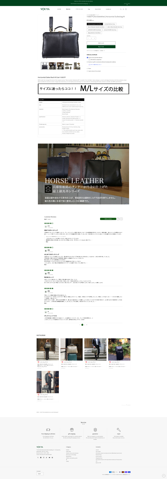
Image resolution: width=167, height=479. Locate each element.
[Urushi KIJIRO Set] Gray (110, 30)
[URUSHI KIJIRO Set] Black (94, 30)
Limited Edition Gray (110, 24)
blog (89, 9)
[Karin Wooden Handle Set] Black (96, 27)
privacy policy (99, 456)
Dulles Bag (68, 451)
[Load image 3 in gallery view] (52, 66)
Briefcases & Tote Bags (71, 454)
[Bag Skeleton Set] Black (94, 32)
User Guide (98, 451)
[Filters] (118, 219)
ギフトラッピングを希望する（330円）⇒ (96, 50)
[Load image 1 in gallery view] (44, 66)
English (39, 473)
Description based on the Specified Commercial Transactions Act (109, 460)
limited (67, 449)
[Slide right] (82, 66)
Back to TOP (98, 462)
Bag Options (68, 456)
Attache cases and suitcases (72, 453)
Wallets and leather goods (71, 458)
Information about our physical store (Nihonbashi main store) (109, 453)
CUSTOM (59, 9)
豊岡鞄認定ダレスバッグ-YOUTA (110, 474)
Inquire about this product (94, 71)
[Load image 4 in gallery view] (60, 66)
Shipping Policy (99, 458)
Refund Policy (99, 454)
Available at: (108, 9)
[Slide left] (39, 66)
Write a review (108, 219)
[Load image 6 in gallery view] (76, 66)
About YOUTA (98, 9)
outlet (67, 461)
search (97, 449)
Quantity (88, 35)
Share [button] (89, 68)
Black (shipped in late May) (95, 24)
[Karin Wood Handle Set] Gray (115, 27)
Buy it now (101, 46)
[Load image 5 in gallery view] (68, 66)
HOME (38, 412)
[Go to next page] (87, 325)
